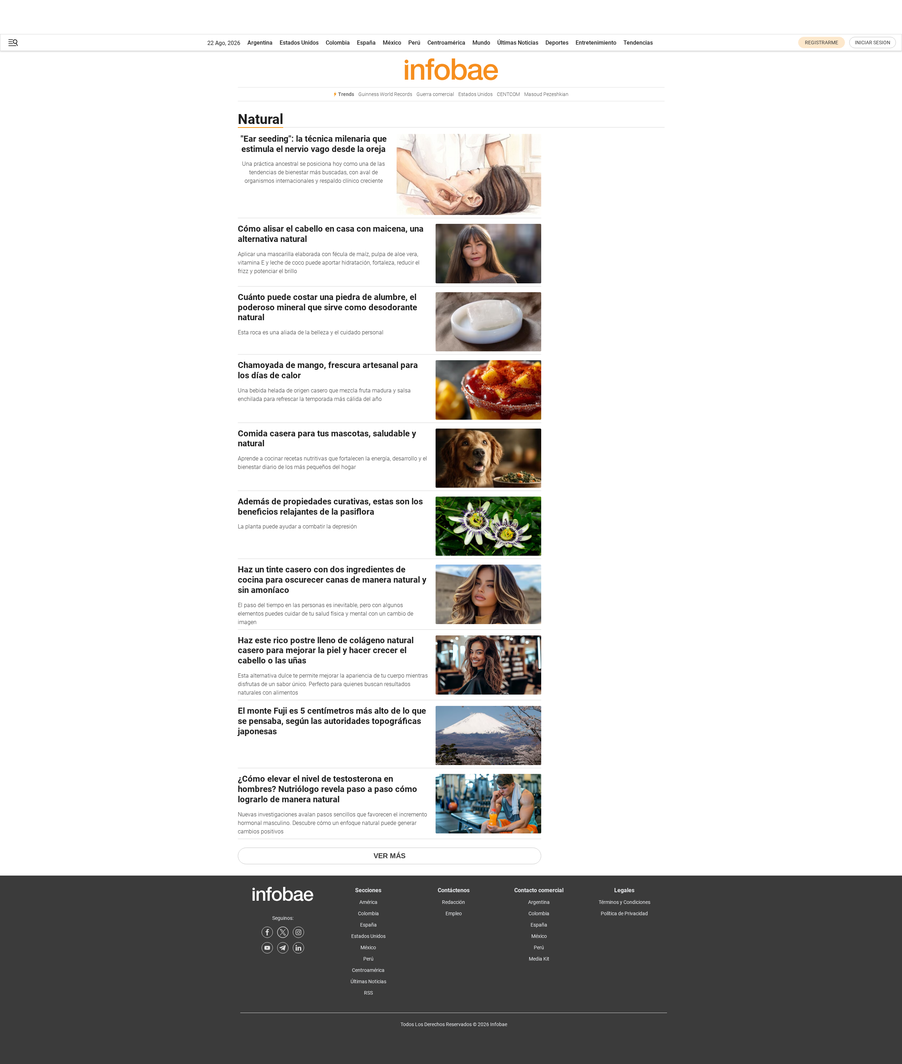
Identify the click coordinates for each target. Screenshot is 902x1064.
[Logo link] (451, 69)
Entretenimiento (596, 42)
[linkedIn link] (298, 947)
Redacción (453, 902)
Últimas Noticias (517, 42)
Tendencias (638, 42)
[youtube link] (267, 947)
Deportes (556, 42)
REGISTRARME (821, 42)
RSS (368, 993)
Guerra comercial (435, 94)
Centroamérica (446, 42)
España (366, 42)
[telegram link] (282, 947)
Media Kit (539, 959)
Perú (414, 42)
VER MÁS (389, 856)
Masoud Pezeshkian (546, 94)
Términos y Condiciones (624, 902)
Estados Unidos (299, 42)
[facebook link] (267, 932)
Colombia (338, 42)
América (368, 902)
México (392, 42)
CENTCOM (508, 94)
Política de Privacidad (624, 913)
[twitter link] (282, 932)
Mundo (481, 42)
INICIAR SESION (872, 42)
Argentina (260, 42)
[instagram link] (298, 932)
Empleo (454, 913)
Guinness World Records (385, 94)
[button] (13, 42)
